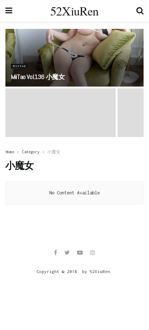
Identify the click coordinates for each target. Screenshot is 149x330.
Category (30, 152)
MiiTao (19, 66)
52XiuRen (74, 11)
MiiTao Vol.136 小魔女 (38, 76)
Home (9, 152)
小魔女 (53, 152)
